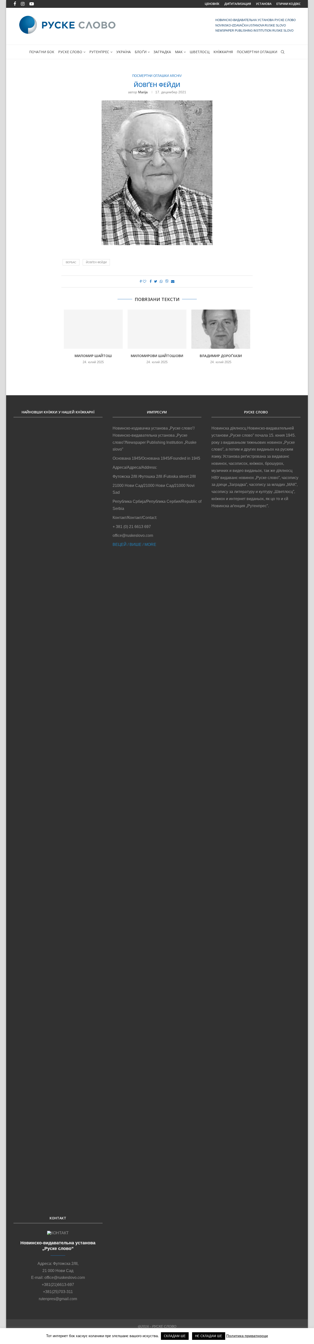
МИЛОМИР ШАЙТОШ (93, 355)
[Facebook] (14, 4)
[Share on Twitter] (155, 281)
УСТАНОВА (264, 4)
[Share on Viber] (167, 281)
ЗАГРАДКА (162, 51)
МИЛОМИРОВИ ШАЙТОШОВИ (157, 355)
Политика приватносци (247, 1336)
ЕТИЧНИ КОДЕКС (288, 4)
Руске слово (70, 51)
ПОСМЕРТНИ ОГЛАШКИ (257, 51)
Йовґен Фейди (96, 262)
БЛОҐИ (140, 51)
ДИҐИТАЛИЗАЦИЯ (237, 4)
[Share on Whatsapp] (161, 281)
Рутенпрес (99, 51)
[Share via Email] (172, 281)
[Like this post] (144, 281)
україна (123, 51)
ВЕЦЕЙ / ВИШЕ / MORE (134, 544)
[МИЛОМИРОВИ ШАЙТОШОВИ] (157, 329)
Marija (143, 92)
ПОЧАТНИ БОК (41, 51)
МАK (179, 51)
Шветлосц (199, 51)
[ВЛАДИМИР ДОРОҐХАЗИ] (220, 329)
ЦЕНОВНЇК (212, 4)
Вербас (71, 262)
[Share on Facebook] (151, 281)
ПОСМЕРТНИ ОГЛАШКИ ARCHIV (157, 76)
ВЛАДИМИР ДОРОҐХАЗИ (221, 355)
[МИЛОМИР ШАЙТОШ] (93, 329)
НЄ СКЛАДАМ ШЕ (208, 1336)
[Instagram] (23, 4)
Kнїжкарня (223, 51)
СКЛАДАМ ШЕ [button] (175, 1336)
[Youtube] (31, 4)
